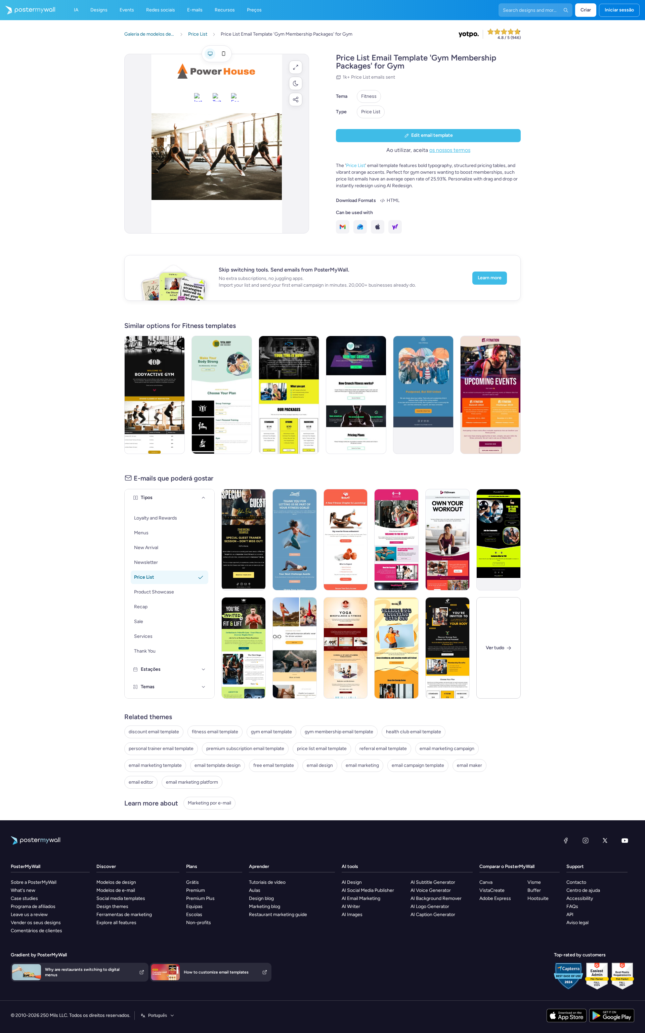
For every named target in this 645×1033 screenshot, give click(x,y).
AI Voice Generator (431, 890)
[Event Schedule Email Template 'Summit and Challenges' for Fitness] (490, 395)
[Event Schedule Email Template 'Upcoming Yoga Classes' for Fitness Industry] (346, 648)
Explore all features (116, 922)
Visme (534, 882)
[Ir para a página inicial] (27, 10)
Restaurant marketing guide (278, 914)
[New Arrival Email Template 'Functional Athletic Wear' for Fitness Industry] (294, 648)
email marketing (362, 765)
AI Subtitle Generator (433, 882)
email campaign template (418, 765)
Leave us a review (29, 914)
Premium (195, 890)
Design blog (261, 898)
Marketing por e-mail (209, 803)
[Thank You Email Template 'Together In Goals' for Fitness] (294, 539)
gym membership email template (339, 732)
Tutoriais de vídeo (267, 882)
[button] (295, 67)
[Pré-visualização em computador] (210, 53)
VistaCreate (492, 890)
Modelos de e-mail (115, 890)
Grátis (192, 882)
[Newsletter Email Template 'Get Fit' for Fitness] (498, 539)
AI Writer (351, 906)
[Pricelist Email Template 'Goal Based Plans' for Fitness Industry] (289, 395)
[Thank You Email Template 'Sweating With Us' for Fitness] (396, 648)
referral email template (383, 748)
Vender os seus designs (36, 922)
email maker (469, 765)
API (569, 914)
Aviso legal (577, 922)
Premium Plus (200, 898)
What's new (23, 890)
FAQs (572, 906)
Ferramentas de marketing (124, 914)
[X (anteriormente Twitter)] (605, 840)
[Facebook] (565, 840)
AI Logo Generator (430, 906)
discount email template (154, 732)
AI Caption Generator (433, 914)
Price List (370, 112)
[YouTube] (625, 840)
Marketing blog (264, 906)
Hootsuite (538, 898)
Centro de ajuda (583, 890)
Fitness (369, 96)
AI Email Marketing (361, 898)
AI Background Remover (436, 898)
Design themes (112, 906)
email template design (218, 765)
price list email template (322, 748)
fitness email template (215, 732)
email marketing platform (192, 782)
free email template (273, 765)
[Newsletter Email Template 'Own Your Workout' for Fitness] (447, 539)
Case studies (24, 898)
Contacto (576, 882)
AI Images (352, 914)
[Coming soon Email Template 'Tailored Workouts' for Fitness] (346, 539)
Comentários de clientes (36, 931)
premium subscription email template (245, 748)
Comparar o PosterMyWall (506, 866)
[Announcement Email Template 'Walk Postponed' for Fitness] (423, 395)
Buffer (534, 890)
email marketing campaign (447, 748)
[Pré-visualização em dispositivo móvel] (223, 53)
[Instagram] (585, 840)
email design (320, 765)
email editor (141, 782)
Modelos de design (116, 882)
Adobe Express (495, 898)
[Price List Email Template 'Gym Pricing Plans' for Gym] (356, 395)
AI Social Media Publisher (368, 890)
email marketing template (155, 765)
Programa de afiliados (33, 906)
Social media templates (120, 898)
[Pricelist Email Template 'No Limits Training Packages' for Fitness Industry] (154, 395)
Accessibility (579, 898)
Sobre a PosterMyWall (33, 882)
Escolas (194, 914)
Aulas (254, 890)
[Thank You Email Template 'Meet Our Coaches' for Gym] (396, 539)
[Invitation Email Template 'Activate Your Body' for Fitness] (447, 648)
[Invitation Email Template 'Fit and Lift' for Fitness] (243, 648)
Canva (485, 882)
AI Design (352, 882)
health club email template (413, 732)
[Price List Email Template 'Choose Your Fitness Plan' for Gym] (221, 395)
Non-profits (198, 922)
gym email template (271, 732)
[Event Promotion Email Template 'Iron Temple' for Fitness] (243, 539)
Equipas (194, 906)
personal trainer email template (161, 748)
